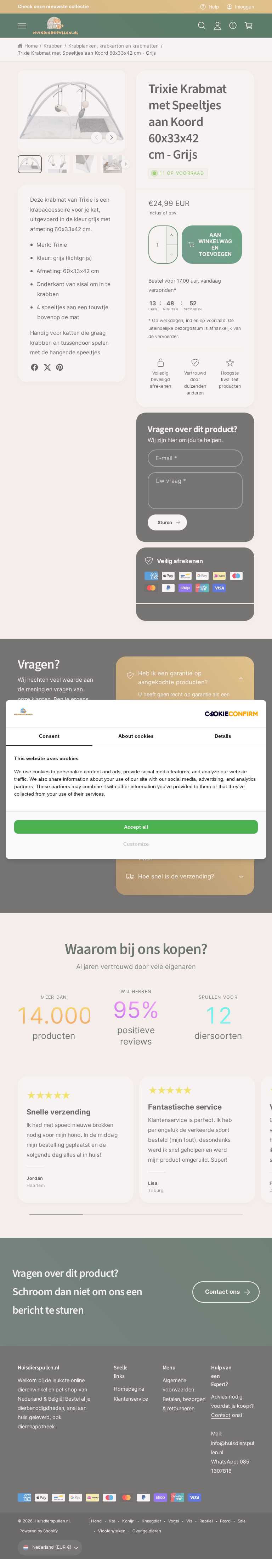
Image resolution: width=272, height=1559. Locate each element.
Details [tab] (223, 736)
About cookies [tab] (136, 736)
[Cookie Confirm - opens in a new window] (231, 714)
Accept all (136, 827)
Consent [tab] (49, 736)
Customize (136, 844)
